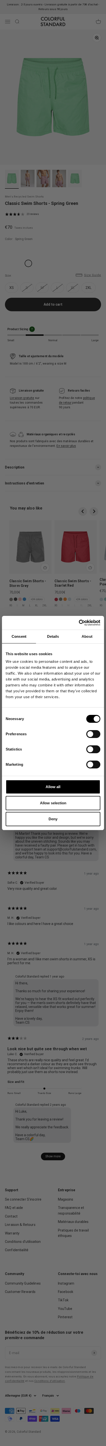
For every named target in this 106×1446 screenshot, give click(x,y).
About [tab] (87, 636)
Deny (53, 819)
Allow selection (53, 803)
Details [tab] (53, 636)
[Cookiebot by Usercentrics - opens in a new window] (78, 623)
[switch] (93, 734)
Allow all (53, 787)
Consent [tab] (19, 636)
